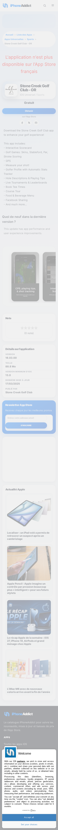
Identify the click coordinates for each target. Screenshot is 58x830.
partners (21, 761)
